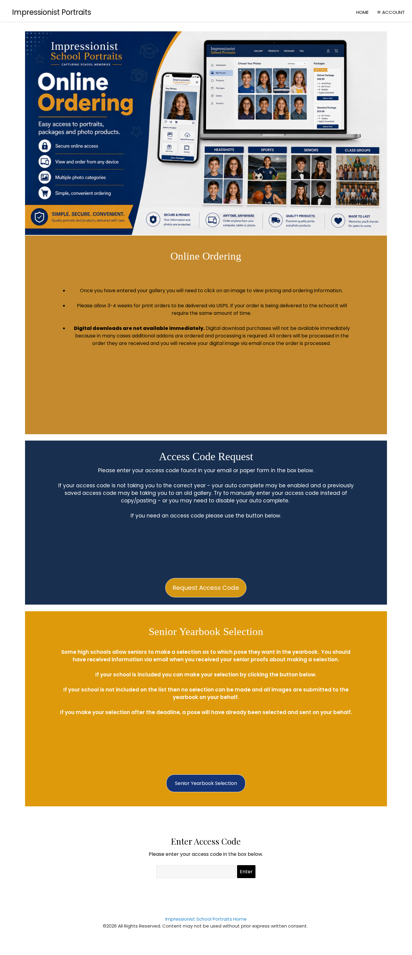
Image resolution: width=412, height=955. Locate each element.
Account (393, 12)
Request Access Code (206, 587)
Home (362, 12)
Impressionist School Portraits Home (206, 919)
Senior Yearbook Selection (206, 783)
